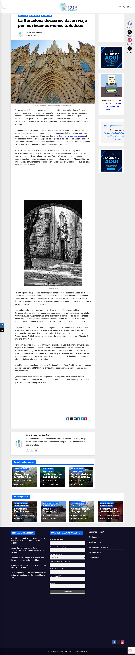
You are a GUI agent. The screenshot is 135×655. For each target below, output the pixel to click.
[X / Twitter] (124, 7)
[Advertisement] (53, 184)
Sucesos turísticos (21, 503)
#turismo (108, 133)
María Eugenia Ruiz (80, 518)
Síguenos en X (95, 552)
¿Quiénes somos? (96, 532)
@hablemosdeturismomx (119, 126)
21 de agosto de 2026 (81, 515)
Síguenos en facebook (98, 547)
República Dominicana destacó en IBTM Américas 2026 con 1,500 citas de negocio (28, 540)
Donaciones (94, 558)
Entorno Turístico (35, 33)
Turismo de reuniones (22, 505)
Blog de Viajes (23, 16)
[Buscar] (131, 7)
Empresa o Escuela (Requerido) (60, 561)
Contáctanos (94, 537)
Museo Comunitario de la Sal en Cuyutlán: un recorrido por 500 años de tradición (27, 550)
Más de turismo (47, 16)
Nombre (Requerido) (56, 539)
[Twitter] (27, 450)
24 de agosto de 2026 (25, 515)
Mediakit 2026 (95, 542)
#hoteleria (116, 133)
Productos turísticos (50, 503)
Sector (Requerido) (56, 554)
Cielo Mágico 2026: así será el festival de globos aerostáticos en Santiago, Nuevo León (28, 575)
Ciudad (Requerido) (56, 569)
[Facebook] (120, 7)
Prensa (19, 518)
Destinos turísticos (77, 468)
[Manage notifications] (130, 650)
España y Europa (34, 16)
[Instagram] (128, 7)
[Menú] (5, 7)
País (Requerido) (55, 576)
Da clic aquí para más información (112, 106)
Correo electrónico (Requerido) (60, 547)
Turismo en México (77, 471)
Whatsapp (53, 583)
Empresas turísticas (21, 468)
